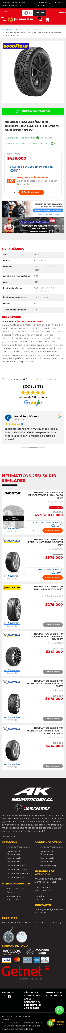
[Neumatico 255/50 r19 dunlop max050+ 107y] (13, 609)
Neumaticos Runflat (17, 865)
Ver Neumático (12, 529)
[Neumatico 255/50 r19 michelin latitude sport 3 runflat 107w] (13, 750)
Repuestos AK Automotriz (14, 898)
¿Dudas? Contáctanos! (35, 111)
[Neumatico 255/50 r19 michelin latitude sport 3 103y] (13, 562)
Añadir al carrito (31, 192)
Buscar (39, 12)
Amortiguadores (15, 888)
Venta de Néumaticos (18, 847)
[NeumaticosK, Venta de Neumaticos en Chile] (5, 12)
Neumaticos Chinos (17, 869)
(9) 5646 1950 (23, 19)
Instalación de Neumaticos (14, 852)
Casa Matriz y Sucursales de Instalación (50, 4)
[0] (47, 19)
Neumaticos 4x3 (15, 877)
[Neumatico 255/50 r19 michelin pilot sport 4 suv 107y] (13, 656)
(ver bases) (46, 137)
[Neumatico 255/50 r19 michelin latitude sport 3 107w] (13, 703)
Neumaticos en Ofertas (19, 873)
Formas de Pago (48, 865)
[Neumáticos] (33, 799)
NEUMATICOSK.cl (11, 1022)
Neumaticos (8, 30)
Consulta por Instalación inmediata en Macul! (13, 4)
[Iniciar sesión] (41, 19)
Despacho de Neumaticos (14, 860)
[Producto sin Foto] (13, 515)
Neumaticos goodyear (30, 30)
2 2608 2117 (40, 912)
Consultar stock (53, 625)
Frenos (10, 892)
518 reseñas (39, 397)
